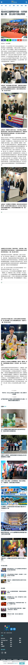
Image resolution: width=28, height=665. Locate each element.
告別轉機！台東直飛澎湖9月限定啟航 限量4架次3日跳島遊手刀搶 (13, 507)
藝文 (20, 640)
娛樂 (2, 644)
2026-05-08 (9, 599)
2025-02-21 (9, 615)
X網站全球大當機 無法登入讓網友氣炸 (15, 614)
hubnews (3, 638)
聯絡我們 (21, 659)
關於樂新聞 (3, 659)
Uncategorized (4, 640)
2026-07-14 (3, 458)
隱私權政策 (15, 659)
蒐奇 (6, 5)
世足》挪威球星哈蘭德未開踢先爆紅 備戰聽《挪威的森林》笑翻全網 (16, 609)
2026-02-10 (9, 605)
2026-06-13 (9, 611)
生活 (10, 5)
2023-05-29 (3, 16)
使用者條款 (9, 659)
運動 (26, 5)
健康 (14, 5)
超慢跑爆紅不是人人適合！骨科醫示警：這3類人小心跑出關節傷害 (17, 597)
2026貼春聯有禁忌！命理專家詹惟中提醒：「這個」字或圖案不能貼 (16, 603)
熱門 (2, 5)
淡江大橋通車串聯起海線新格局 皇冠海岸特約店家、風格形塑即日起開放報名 (13, 430)
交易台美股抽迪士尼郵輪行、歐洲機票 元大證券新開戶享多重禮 (16, 575)
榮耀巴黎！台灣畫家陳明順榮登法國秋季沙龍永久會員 (13, 559)
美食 (18, 5)
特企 (11, 642)
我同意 (22, 663)
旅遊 (22, 5)
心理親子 (3, 646)
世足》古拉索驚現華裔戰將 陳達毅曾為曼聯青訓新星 (16, 592)
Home (2, 9)
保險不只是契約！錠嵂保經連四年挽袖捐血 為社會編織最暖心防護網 (14, 456)
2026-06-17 (9, 594)
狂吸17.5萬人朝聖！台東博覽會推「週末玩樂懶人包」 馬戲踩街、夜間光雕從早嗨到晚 (13, 481)
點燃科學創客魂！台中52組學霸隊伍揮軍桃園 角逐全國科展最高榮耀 (14, 533)
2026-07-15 (3, 432)
